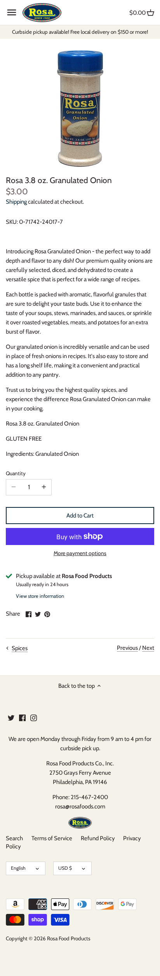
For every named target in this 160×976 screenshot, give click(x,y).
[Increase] (44, 487)
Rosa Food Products (68, 938)
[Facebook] (22, 717)
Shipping (16, 201)
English (18, 868)
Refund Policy (98, 838)
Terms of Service (51, 838)
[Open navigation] (11, 12)
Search (14, 838)
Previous (127, 647)
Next (148, 647)
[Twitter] (11, 717)
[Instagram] (33, 717)
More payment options (80, 553)
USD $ (65, 868)
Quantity (16, 473)
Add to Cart (80, 515)
